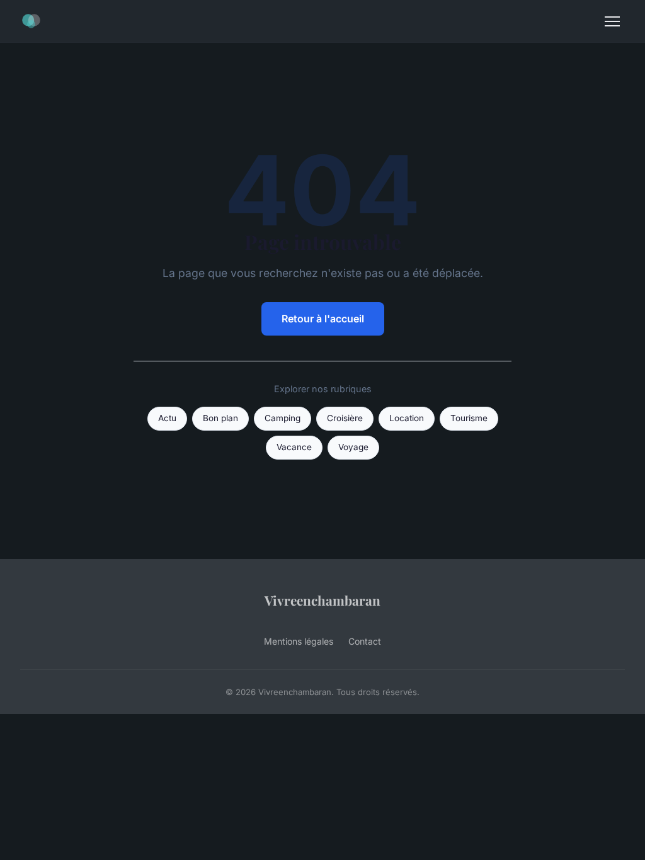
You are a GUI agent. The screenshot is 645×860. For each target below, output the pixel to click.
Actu (167, 418)
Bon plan (220, 418)
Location (406, 418)
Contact (364, 641)
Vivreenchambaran (322, 600)
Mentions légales (298, 641)
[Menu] (612, 21)
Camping (282, 418)
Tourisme (469, 418)
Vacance (294, 447)
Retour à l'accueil (323, 318)
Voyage (353, 447)
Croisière (345, 418)
